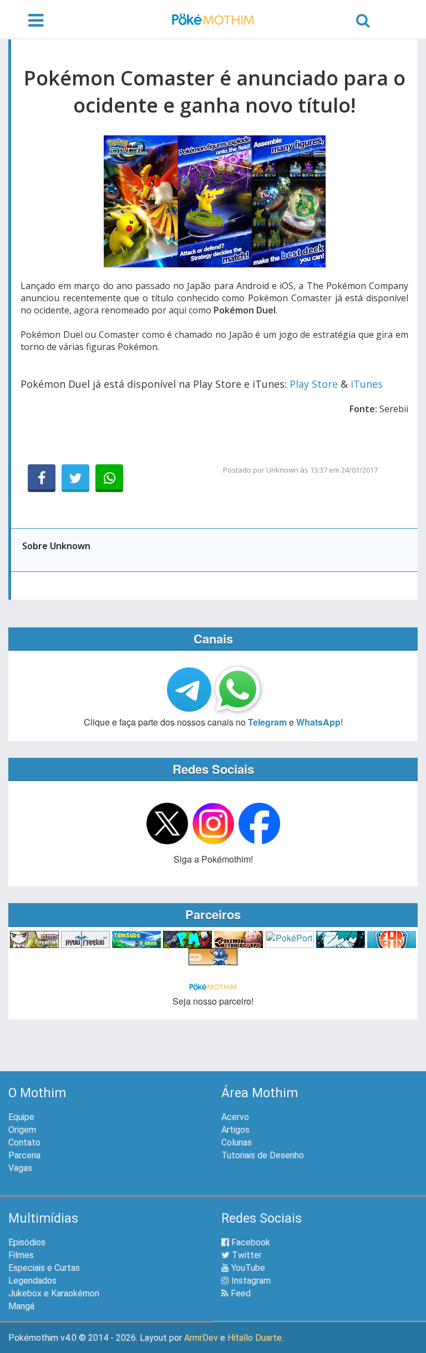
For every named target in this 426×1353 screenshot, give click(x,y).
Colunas (236, 1142)
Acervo (235, 1117)
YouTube (247, 1268)
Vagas (20, 1168)
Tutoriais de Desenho (262, 1155)
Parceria (24, 1155)
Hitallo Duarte (254, 1337)
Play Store (314, 384)
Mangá (21, 1306)
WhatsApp (318, 722)
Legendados (32, 1280)
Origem (22, 1129)
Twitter (246, 1255)
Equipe (21, 1117)
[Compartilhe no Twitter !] (75, 478)
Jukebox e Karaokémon (53, 1293)
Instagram (250, 1280)
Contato (24, 1142)
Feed (240, 1293)
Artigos (235, 1129)
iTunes (367, 384)
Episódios (26, 1242)
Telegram (267, 722)
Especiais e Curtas (44, 1268)
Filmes (21, 1255)
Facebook (249, 1242)
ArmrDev (201, 1337)
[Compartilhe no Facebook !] (41, 478)
